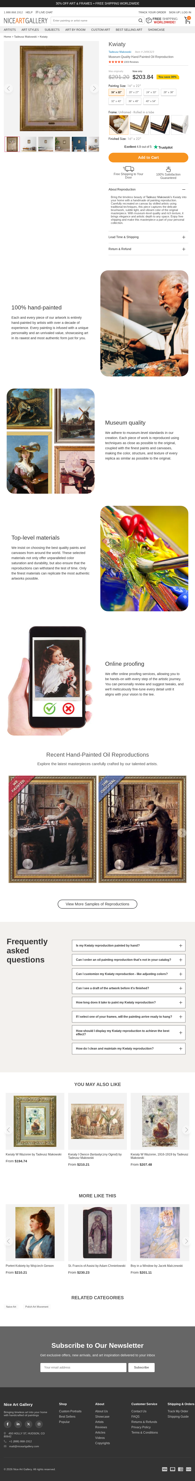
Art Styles (30, 29)
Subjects (52, 29)
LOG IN (186, 12)
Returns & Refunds (144, 1422)
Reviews (101, 1427)
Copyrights (102, 1443)
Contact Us (138, 1411)
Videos (100, 1437)
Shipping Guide (178, 1416)
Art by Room (75, 29)
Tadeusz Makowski (25, 36)
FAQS (135, 1416)
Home (7, 36)
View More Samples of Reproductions (97, 904)
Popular (64, 1422)
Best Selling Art (129, 29)
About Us (101, 1411)
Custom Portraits (70, 1411)
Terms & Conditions (144, 1432)
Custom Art (100, 29)
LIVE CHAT (46, 12)
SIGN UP (174, 12)
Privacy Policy (141, 1427)
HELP (29, 12)
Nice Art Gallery (27, 21)
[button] (8, 88)
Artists (10, 29)
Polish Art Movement (36, 1306)
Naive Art (11, 1306)
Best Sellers (67, 1416)
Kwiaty (44, 36)
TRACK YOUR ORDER (152, 12)
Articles (100, 1432)
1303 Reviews (131, 62)
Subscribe (141, 1367)
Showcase (156, 29)
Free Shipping (163, 20)
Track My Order (178, 1411)
